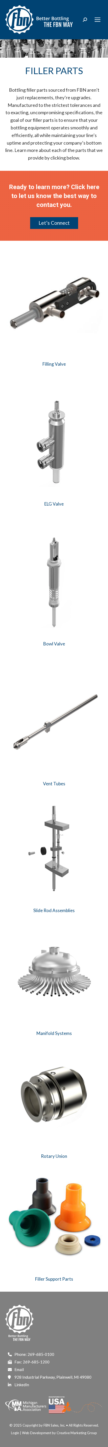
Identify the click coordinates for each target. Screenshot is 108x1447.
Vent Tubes (54, 783)
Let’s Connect (54, 223)
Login (15, 1433)
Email (19, 1369)
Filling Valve (54, 364)
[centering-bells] (54, 1217)
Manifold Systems (54, 1033)
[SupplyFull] (54, 972)
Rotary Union (54, 1156)
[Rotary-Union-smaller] (54, 1094)
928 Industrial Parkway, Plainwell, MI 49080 (52, 1377)
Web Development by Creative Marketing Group (59, 1433)
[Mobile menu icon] (97, 19)
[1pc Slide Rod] (54, 849)
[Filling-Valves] (54, 302)
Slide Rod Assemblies (54, 910)
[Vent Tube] (54, 722)
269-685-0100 (41, 1354)
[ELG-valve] (54, 442)
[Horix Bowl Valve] (54, 582)
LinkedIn (21, 1384)
